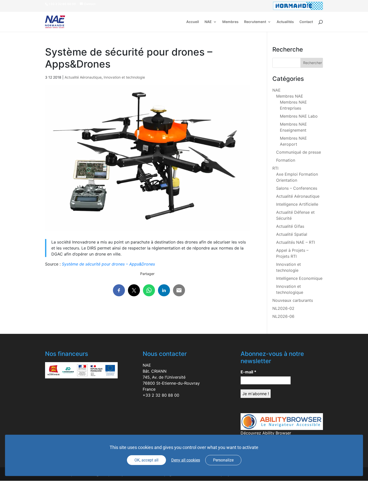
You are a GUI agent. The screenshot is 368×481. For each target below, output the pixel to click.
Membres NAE (289, 96)
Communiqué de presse (298, 152)
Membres (230, 22)
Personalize (223, 460)
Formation (285, 160)
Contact (306, 22)
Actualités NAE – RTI (295, 242)
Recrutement (255, 22)
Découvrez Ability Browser (266, 432)
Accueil (192, 22)
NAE (208, 22)
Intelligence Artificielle (297, 204)
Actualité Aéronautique (83, 77)
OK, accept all (146, 460)
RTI (275, 168)
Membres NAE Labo (299, 116)
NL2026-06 (283, 316)
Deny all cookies (185, 460)
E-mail (248, 371)
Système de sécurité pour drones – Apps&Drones (108, 264)
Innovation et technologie (124, 77)
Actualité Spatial (291, 234)
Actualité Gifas (290, 226)
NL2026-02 (283, 308)
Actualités (285, 22)
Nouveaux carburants (292, 300)
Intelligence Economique (299, 278)
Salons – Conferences (296, 188)
